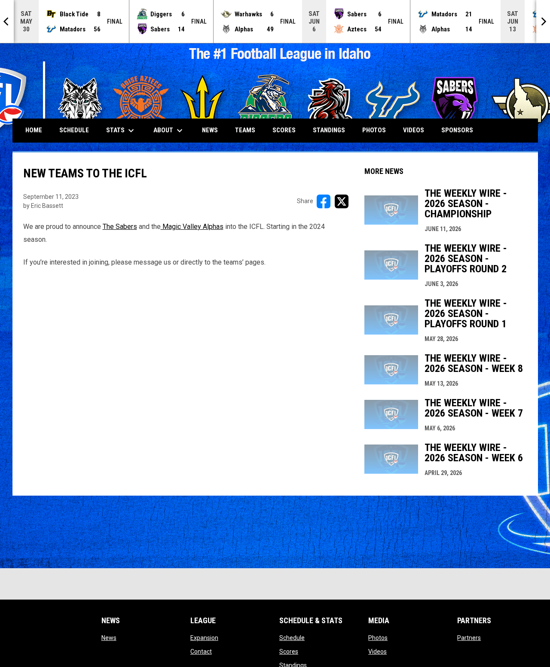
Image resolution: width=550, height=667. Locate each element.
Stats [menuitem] (121, 130)
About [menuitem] (169, 130)
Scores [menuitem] (284, 130)
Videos (377, 651)
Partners (469, 637)
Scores (288, 651)
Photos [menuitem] (374, 130)
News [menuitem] (210, 130)
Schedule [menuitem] (74, 130)
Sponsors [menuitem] (457, 130)
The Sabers (120, 226)
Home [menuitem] (33, 130)
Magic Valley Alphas (192, 226)
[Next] (543, 21)
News (108, 637)
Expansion (204, 637)
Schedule (292, 637)
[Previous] (7, 21)
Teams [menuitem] (245, 130)
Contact (201, 651)
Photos (378, 637)
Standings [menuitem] (329, 130)
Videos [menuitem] (413, 130)
